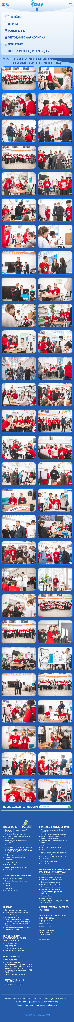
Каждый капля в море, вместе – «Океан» (52, 892)
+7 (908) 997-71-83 (45, 926)
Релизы (7, 883)
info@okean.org (3, 5)
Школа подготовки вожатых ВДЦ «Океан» (16, 841)
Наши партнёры (10, 864)
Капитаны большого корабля (51, 877)
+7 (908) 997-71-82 (45, 923)
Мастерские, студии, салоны (51, 847)
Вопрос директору (11, 959)
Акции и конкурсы (11, 862)
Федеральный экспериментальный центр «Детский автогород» (53, 837)
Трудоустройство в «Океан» (15, 834)
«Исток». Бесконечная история (52, 875)
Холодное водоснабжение (14, 950)
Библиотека (45, 859)
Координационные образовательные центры (54, 841)
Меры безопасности (12, 917)
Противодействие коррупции (15, 857)
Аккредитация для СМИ (13, 878)
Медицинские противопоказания (16, 912)
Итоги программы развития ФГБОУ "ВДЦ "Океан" (17, 837)
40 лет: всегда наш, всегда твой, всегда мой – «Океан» (55, 901)
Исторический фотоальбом (50, 882)
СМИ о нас (9, 888)
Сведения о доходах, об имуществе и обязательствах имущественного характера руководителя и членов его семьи (18, 849)
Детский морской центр (49, 861)
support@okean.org (48, 1005)
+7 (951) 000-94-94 (45, 910)
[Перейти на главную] (37, 4)
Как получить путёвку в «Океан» (16, 910)
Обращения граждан (12, 962)
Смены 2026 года (11, 915)
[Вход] (71, 4)
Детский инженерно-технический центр (55, 834)
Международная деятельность (16, 867)
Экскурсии (8, 869)
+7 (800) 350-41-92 (45, 921)
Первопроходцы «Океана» (50, 884)
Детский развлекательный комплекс (53, 856)
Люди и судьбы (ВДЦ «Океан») (51, 880)
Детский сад (45, 863)
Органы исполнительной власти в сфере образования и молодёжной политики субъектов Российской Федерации (17, 922)
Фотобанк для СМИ (12, 890)
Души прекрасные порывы (50, 889)
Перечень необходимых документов (18, 927)
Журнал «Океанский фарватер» (16, 881)
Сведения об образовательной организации (16, 831)
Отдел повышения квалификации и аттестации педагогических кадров (53, 853)
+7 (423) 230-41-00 (7, 5)
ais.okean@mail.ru (45, 939)
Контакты (8, 845)
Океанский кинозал (47, 898)
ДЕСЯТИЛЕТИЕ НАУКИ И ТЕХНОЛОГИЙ (14, 981)
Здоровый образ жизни (49, 845)
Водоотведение (10, 946)
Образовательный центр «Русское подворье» (53, 831)
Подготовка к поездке (12, 930)
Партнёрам (9, 860)
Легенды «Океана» (47, 896)
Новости (8, 886)
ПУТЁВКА (16, 16)
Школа (43, 850)
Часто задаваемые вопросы (15, 974)
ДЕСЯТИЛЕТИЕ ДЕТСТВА (14, 984)
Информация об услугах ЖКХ (15, 855)
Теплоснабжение (11, 943)
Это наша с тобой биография (51, 887)
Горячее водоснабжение (13, 948)
